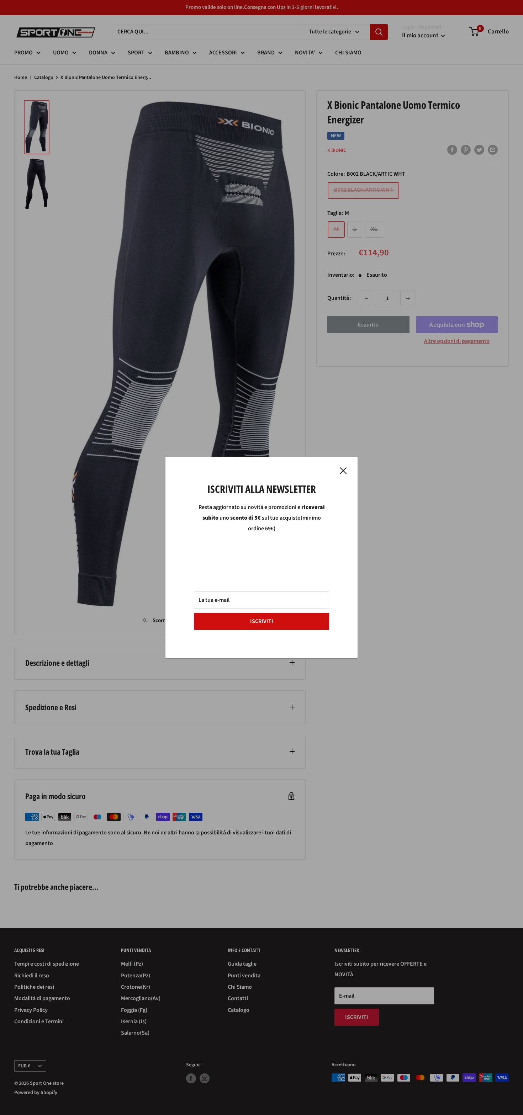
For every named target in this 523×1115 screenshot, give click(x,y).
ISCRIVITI (261, 621)
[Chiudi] (343, 470)
